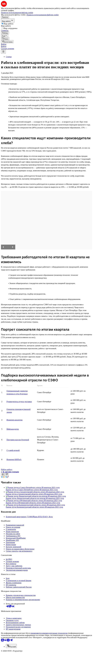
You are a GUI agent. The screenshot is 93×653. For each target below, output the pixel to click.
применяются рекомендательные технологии (49, 633)
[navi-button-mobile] (3, 52)
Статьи (9, 57)
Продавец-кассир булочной (18, 440)
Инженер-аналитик (15, 420)
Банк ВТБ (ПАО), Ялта (43, 517)
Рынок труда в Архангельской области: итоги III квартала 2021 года (34, 494)
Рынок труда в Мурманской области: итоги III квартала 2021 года (33, 503)
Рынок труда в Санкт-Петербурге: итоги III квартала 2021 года (32, 490)
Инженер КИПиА (14, 459)
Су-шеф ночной (13, 450)
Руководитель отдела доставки (19, 402)
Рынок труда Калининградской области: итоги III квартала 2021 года (34, 507)
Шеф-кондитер (13, 429)
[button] (3, 44)
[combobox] (11, 646)
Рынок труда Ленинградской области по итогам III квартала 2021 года (35, 498)
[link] (5, 38)
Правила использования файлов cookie (43, 15)
